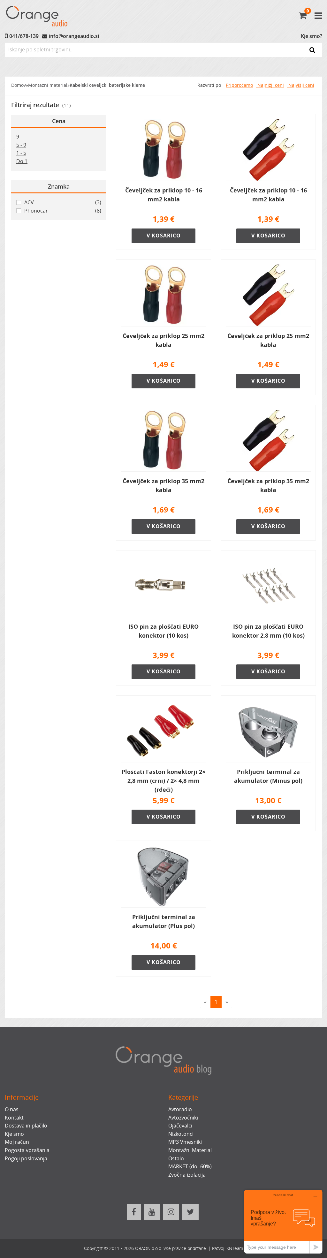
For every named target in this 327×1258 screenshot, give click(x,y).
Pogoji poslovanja (26, 1158)
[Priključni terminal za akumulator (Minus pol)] (268, 731)
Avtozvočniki (183, 1117)
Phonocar (62, 210)
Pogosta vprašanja (27, 1150)
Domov (18, 85)
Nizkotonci (181, 1133)
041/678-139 (24, 36)
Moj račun (17, 1141)
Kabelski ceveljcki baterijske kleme (107, 85)
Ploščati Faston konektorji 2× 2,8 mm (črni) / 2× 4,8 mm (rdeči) (163, 780)
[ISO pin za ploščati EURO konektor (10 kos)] (163, 586)
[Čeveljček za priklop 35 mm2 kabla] (163, 441)
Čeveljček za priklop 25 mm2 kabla (163, 340)
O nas (12, 1109)
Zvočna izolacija (187, 1174)
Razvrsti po (209, 85)
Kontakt (14, 1117)
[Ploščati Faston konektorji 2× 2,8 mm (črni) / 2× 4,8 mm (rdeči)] (163, 731)
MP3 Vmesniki (185, 1141)
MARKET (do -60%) (190, 1166)
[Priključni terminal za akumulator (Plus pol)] (163, 877)
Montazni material (47, 85)
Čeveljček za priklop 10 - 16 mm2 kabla (163, 194)
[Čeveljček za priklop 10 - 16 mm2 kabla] (163, 150)
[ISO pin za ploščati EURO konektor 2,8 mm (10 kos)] (268, 586)
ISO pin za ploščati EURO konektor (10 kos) (163, 631)
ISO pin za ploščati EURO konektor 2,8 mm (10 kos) (268, 631)
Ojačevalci (180, 1125)
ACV (62, 202)
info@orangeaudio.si (74, 36)
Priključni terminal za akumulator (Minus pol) (268, 776)
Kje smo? (311, 36)
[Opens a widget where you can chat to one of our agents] (283, 1221)
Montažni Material (190, 1150)
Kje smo (14, 1133)
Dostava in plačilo (26, 1125)
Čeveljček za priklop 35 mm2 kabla (163, 485)
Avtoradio (180, 1109)
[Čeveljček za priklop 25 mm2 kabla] (163, 295)
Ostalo (176, 1158)
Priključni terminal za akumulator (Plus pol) (163, 921)
